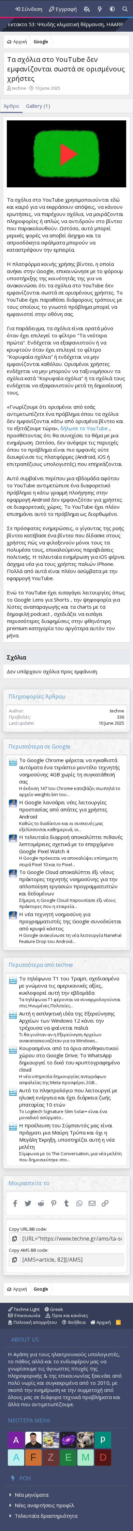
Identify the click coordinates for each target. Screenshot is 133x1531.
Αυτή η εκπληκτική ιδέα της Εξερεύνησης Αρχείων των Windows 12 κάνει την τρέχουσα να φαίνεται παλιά (67, 1020)
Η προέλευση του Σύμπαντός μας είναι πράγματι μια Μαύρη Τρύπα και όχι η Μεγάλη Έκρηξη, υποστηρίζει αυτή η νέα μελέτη (67, 1136)
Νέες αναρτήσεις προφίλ (44, 1505)
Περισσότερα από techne (41, 965)
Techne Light (26, 1309)
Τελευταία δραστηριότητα (46, 1515)
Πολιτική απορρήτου (35, 1322)
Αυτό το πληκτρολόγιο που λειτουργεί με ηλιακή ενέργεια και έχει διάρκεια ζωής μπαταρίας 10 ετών (68, 1097)
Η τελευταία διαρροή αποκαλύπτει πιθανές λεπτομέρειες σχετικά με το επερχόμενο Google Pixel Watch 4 (71, 844)
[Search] (125, 9)
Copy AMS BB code (28, 1250)
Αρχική (103, 1322)
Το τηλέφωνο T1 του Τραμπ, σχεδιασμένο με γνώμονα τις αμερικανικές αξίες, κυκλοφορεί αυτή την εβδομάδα (69, 985)
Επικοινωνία (27, 1315)
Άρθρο (11, 105)
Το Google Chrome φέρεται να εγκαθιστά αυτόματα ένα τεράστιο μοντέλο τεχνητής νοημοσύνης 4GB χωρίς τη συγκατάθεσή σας (69, 771)
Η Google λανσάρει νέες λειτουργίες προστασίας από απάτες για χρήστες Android (63, 809)
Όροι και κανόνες (70, 1315)
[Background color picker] (86, 9)
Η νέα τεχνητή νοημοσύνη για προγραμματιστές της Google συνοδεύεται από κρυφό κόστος (70, 921)
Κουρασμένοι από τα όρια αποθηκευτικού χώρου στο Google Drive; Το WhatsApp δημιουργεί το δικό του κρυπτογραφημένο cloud (69, 1059)
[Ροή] (99, 9)
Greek (56, 1309)
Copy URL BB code (27, 1229)
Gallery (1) (38, 105)
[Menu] (3, 9)
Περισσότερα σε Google (39, 746)
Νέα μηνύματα (31, 1494)
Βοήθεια (77, 1322)
